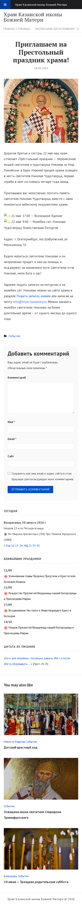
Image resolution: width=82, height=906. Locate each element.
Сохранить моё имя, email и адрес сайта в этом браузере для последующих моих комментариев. (43, 476)
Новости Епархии (14, 741)
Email (12, 439)
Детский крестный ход (20, 747)
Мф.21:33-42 (32, 545)
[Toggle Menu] (5, 4)
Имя (11, 422)
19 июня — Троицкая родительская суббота (36, 882)
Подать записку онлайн (34, 296)
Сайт (11, 456)
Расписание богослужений (55, 29)
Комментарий (17, 377)
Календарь (10, 876)
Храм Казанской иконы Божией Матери (33, 17)
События (14, 336)
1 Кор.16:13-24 (13, 545)
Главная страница (16, 29)
